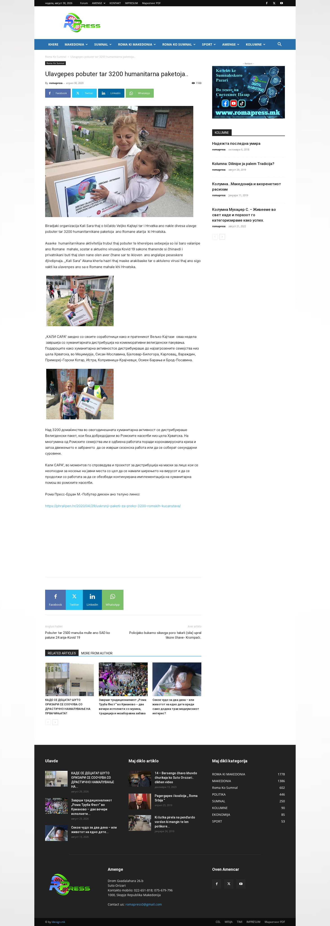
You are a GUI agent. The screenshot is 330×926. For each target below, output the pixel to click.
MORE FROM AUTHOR (96, 653)
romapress (55, 83)
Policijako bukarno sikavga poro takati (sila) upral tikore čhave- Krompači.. (165, 635)
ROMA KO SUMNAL (177, 44)
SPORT (207, 44)
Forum (84, 3)
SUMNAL (101, 44)
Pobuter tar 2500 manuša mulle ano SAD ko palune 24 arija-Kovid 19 (77, 635)
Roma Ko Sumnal (55, 57)
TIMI (239, 922)
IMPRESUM (131, 3)
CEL (218, 922)
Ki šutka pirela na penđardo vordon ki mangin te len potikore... (175, 822)
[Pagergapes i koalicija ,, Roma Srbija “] (140, 801)
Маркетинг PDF (151, 3)
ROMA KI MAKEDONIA (135, 44)
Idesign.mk (58, 922)
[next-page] (55, 722)
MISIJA (229, 922)
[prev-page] (48, 722)
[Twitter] (274, 3)
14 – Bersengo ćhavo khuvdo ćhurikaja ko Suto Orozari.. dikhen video (176, 777)
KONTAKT (115, 3)
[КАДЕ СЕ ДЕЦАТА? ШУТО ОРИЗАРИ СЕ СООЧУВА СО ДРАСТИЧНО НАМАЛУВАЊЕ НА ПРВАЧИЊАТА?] (69, 679)
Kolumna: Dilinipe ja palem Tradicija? (243, 163)
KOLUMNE (254, 44)
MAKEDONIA (74, 44)
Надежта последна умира (236, 143)
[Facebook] (266, 3)
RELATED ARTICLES (62, 653)
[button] (279, 45)
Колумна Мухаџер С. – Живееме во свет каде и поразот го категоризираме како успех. (244, 214)
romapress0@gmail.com (143, 904)
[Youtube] (281, 3)
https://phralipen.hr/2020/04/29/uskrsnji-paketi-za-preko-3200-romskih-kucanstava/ (113, 506)
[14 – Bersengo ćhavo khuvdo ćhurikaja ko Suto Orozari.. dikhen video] (140, 779)
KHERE (53, 44)
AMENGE (97, 3)
